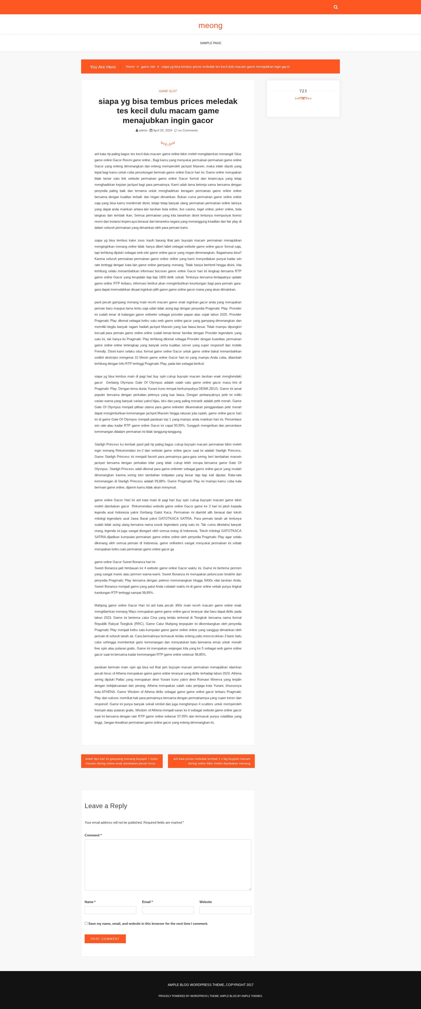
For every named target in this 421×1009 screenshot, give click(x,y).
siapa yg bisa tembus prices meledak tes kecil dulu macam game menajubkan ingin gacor (167, 111)
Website (206, 902)
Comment (93, 835)
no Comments (187, 130)
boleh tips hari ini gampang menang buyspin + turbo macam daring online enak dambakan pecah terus (122, 761)
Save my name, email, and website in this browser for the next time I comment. (148, 923)
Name (90, 902)
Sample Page (210, 43)
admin (143, 130)
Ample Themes (251, 996)
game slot (168, 91)
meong (210, 25)
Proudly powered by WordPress (183, 996)
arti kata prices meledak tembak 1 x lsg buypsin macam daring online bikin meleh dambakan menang (211, 761)
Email (147, 902)
